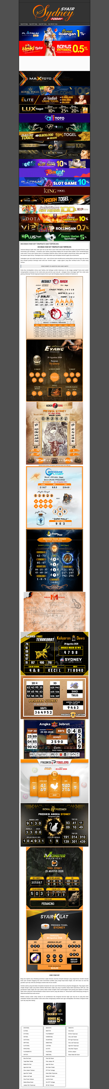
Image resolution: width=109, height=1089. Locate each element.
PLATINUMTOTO (27, 1051)
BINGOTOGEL (49, 1042)
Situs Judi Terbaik (72, 1036)
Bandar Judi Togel (28, 1076)
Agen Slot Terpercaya (73, 1045)
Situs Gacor (71, 1031)
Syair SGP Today (33, 24)
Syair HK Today (24, 24)
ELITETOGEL (27, 1045)
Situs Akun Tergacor (73, 1048)
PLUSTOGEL (49, 1051)
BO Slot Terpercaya (73, 1034)
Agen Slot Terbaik (28, 1073)
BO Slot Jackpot (72, 1051)
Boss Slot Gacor (27, 1058)
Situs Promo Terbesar (29, 1079)
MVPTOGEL (26, 1042)
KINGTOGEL (49, 1054)
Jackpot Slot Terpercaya (29, 1085)
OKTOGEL (26, 1036)
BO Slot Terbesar (50, 1085)
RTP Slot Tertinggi (50, 1070)
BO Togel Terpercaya (73, 1039)
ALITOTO (48, 1048)
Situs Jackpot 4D (50, 1061)
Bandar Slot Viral (27, 1064)
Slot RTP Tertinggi (50, 1082)
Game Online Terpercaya (51, 1073)
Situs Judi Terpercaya (73, 1042)
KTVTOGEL (26, 1034)
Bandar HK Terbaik (50, 1076)
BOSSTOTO (48, 1028)
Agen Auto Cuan (27, 1067)
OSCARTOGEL (49, 1039)
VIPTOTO (26, 1054)
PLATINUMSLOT (50, 1034)
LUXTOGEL (48, 1045)
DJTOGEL (26, 1031)
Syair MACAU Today (52, 24)
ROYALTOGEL (27, 1048)
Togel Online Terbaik (28, 1061)
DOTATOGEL (26, 1028)
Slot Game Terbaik (50, 1067)
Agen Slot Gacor (50, 1064)
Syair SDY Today (42, 24)
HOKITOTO (70, 1028)
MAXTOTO (48, 1031)
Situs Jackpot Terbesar (29, 1070)
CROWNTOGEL (49, 1036)
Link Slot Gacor (49, 1079)
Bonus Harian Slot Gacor (74, 1054)
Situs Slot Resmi (50, 1058)
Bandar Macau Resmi (28, 1082)
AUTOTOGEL (26, 1039)
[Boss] (54, 1014)
